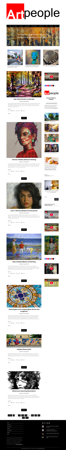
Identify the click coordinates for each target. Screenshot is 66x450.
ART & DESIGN (15, 25)
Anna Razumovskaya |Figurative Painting (51, 132)
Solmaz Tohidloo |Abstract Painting (24, 160)
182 (38, 415)
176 (19, 415)
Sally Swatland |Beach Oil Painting (24, 262)
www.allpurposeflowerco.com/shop (50, 169)
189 (23, 417)
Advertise (51, 25)
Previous (10, 415)
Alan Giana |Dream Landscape (24, 99)
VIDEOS (46, 25)
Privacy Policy (9, 430)
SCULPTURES (21, 25)
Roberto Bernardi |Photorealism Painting (52, 433)
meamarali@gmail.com (19, 444)
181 (35, 415)
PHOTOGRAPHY (27, 25)
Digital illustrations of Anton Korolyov (50, 142)
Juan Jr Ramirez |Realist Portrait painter (24, 211)
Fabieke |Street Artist (24, 349)
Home (10, 25)
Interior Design (34, 25)
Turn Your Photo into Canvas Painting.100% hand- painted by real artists (52, 245)
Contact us (9, 424)
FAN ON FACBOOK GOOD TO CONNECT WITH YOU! (49, 205)
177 (22, 415)
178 (25, 415)
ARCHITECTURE (41, 25)
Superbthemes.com (41, 448)
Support (8, 432)
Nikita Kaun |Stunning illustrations (24, 391)
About (56, 25)
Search (45, 196)
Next (27, 417)
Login (8, 434)
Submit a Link (9, 426)
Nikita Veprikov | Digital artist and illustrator (49, 122)
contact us (55, 108)
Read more (24, 178)
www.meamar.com (53, 192)
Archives (45, 174)
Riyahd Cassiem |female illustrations (50, 152)
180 (32, 415)
